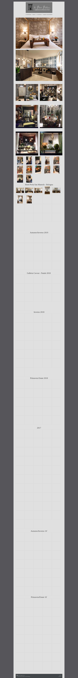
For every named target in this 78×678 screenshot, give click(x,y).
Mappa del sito (22, 675)
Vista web (60, 676)
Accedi (60, 675)
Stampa (19, 675)
